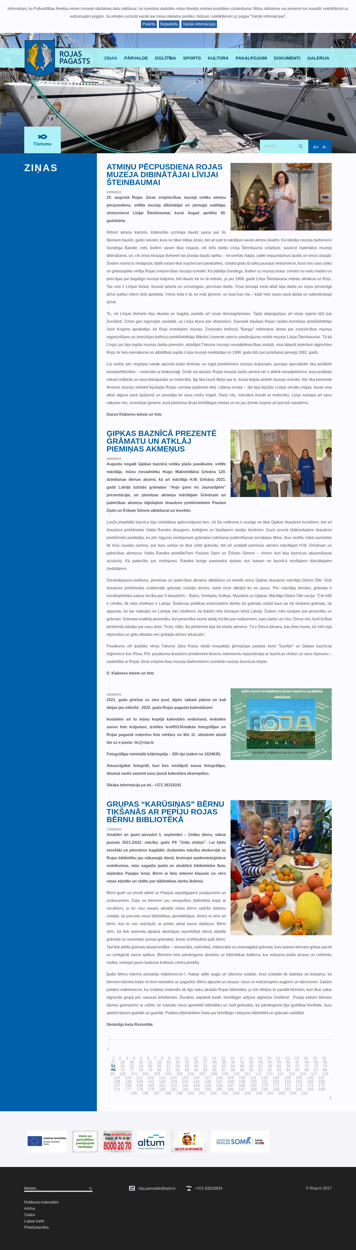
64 (233, 1066)
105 (179, 1074)
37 (205, 1062)
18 (250, 1058)
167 (230, 1086)
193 (310, 1089)
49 (316, 1062)
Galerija (318, 58)
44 (270, 1062)
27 (113, 1062)
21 (278, 1058)
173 (299, 1086)
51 (113, 1066)
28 (122, 1062)
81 (168, 1070)
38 (214, 1062)
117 (314, 1074)
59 (187, 1066)
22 (287, 1058)
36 (196, 1062)
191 (287, 1089)
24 (306, 1058)
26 (324, 1058)
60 (196, 1066)
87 (224, 1070)
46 (288, 1062)
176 (117, 1089)
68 (270, 1066)
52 (122, 1066)
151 (265, 1082)
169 (253, 1086)
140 (139, 1082)
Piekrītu (148, 24)
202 (213, 1093)
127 (207, 1078)
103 (157, 1074)
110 (236, 1074)
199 (179, 1093)
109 (225, 1074)
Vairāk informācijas (199, 24)
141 (151, 1082)
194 (321, 1089)
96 (306, 1070)
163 (185, 1086)
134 (287, 1078)
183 (196, 1089)
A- (324, 147)
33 (168, 1062)
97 (316, 1070)
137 (321, 1078)
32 (159, 1062)
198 (168, 1093)
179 (151, 1089)
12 (195, 1058)
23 (296, 1058)
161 (162, 1086)
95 (297, 1070)
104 (168, 1074)
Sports (192, 58)
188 (253, 1089)
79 (150, 1070)
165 (208, 1086)
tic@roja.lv (144, 742)
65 (242, 1066)
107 (202, 1074)
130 (242, 1078)
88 (233, 1070)
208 (282, 1093)
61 (205, 1066)
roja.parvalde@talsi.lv (156, 1188)
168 (242, 1086)
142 (162, 1082)
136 (310, 1078)
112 (258, 1074)
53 (132, 1066)
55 (150, 1066)
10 (177, 1058)
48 (306, 1062)
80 (159, 1070)
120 (128, 1078)
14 (214, 1058)
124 (173, 1078)
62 (214, 1066)
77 (132, 1070)
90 (251, 1070)
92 (270, 1070)
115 (292, 1074)
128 (219, 1078)
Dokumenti (287, 58)
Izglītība (165, 58)
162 (173, 1086)
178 (139, 1089)
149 (242, 1082)
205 (247, 1093)
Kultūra (218, 58)
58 (178, 1066)
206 (259, 1093)
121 (139, 1078)
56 (159, 1066)
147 (219, 1082)
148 (230, 1082)
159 (139, 1086)
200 (190, 1093)
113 (269, 1074)
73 (316, 1066)
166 (219, 1086)
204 (236, 1093)
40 (233, 1062)
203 (225, 1093)
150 (253, 1082)
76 (122, 1070)
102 (145, 1074)
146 (208, 1082)
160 (151, 1086)
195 (134, 1093)
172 (287, 1086)
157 (117, 1086)
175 (321, 1086)
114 (281, 1074)
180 (162, 1089)
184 (208, 1089)
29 (132, 1062)
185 (219, 1089)
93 (279, 1070)
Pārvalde (136, 58)
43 (260, 1062)
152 (276, 1082)
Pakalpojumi (251, 58)
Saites (29, 1215)
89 (242, 1070)
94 (288, 1070)
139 (128, 1082)
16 (232, 1058)
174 (310, 1086)
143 (173, 1082)
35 (187, 1062)
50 (325, 1062)
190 (276, 1089)
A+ (316, 147)
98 (325, 1070)
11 (186, 1058)
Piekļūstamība (36, 1227)
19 (260, 1058)
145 (196, 1082)
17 (241, 1058)
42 (251, 1062)
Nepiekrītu (169, 24)
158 (128, 1086)
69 (279, 1066)
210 (304, 1093)
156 (321, 1082)
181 (173, 1089)
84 (196, 1070)
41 (242, 1062)
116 (303, 1074)
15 (223, 1058)
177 (128, 1089)
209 (293, 1093)
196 (145, 1093)
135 (298, 1078)
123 (162, 1078)
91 (260, 1070)
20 (269, 1058)
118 (325, 1074)
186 (230, 1089)
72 (306, 1066)
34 (178, 1062)
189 (265, 1089)
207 (270, 1093)
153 (287, 1082)
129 (230, 1078)
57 (168, 1066)
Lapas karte (34, 1221)
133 (276, 1078)
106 (191, 1074)
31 (150, 1062)
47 (297, 1062)
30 (141, 1062)
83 (187, 1070)
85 (205, 1070)
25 (315, 1058)
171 (276, 1086)
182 (185, 1089)
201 (202, 1093)
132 (264, 1078)
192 (299, 1089)
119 (117, 1078)
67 (260, 1066)
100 (122, 1074)
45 (279, 1062)
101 (134, 1074)
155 (310, 1082)
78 (141, 1070)
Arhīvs (29, 1208)
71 (297, 1066)
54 (141, 1066)
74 (325, 1066)
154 (299, 1082)
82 (178, 1070)
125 (185, 1078)
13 (204, 1058)
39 (224, 1062)
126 (196, 1078)
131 (253, 1078)
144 (185, 1082)
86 (214, 1070)
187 (242, 1089)
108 (213, 1074)
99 (112, 1074)
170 (265, 1086)
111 (247, 1074)
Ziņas (110, 58)
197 (156, 1093)
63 (224, 1066)
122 (150, 1078)
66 (251, 1066)
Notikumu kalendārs (41, 1202)
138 (117, 1082)
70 (288, 1066)
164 (196, 1086)
